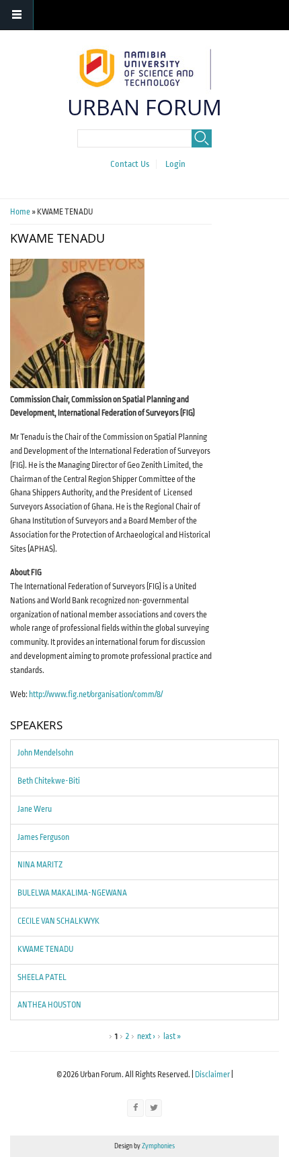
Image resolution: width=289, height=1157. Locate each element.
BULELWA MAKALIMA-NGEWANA (72, 893)
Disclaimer (212, 1075)
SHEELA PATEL (42, 977)
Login (175, 164)
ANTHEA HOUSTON (49, 1005)
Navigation (17, 15)
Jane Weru (34, 809)
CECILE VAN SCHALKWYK (58, 921)
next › (146, 1036)
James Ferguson (43, 837)
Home (20, 212)
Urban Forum (144, 107)
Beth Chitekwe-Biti (48, 781)
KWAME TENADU (45, 949)
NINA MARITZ (40, 865)
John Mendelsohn (45, 753)
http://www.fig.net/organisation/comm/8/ (96, 694)
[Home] (142, 67)
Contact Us (129, 164)
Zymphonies (157, 1146)
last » (172, 1036)
